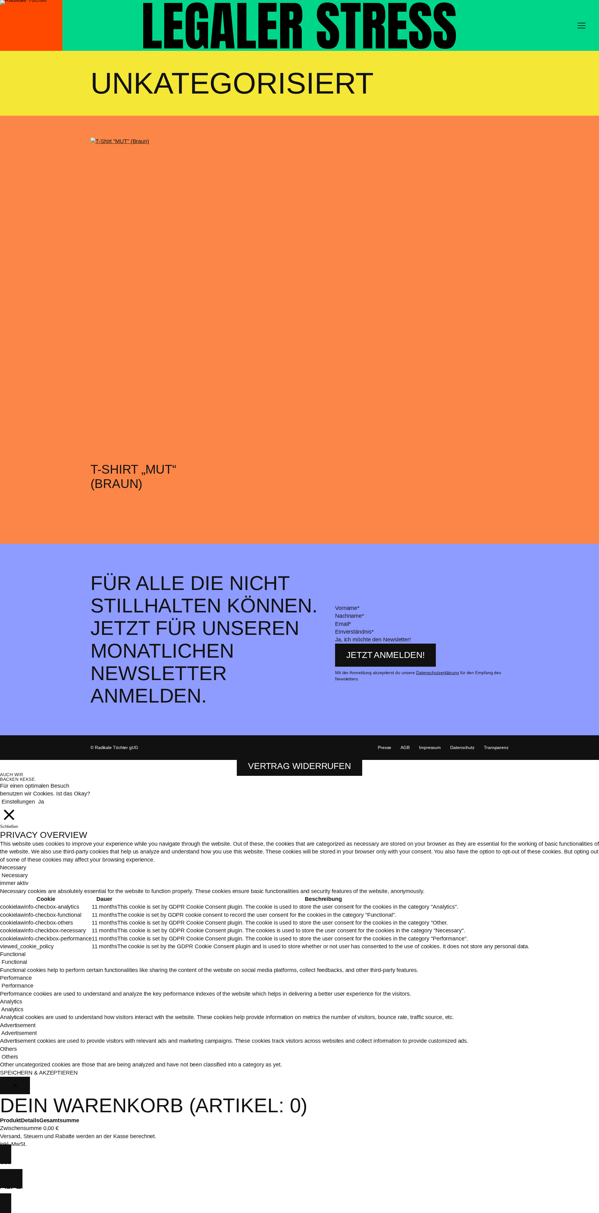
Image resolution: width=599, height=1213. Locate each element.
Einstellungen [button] (18, 802)
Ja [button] (41, 802)
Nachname (349, 616)
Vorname (347, 608)
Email (343, 624)
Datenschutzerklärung (437, 672)
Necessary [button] (13, 867)
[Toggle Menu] (581, 25)
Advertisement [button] (18, 1025)
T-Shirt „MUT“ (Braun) (133, 476)
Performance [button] (16, 978)
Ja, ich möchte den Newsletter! (373, 639)
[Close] (15, 1085)
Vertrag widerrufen (299, 766)
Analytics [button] (11, 1001)
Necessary (15, 875)
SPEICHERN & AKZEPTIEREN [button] (39, 1073)
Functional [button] (13, 954)
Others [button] (8, 1049)
